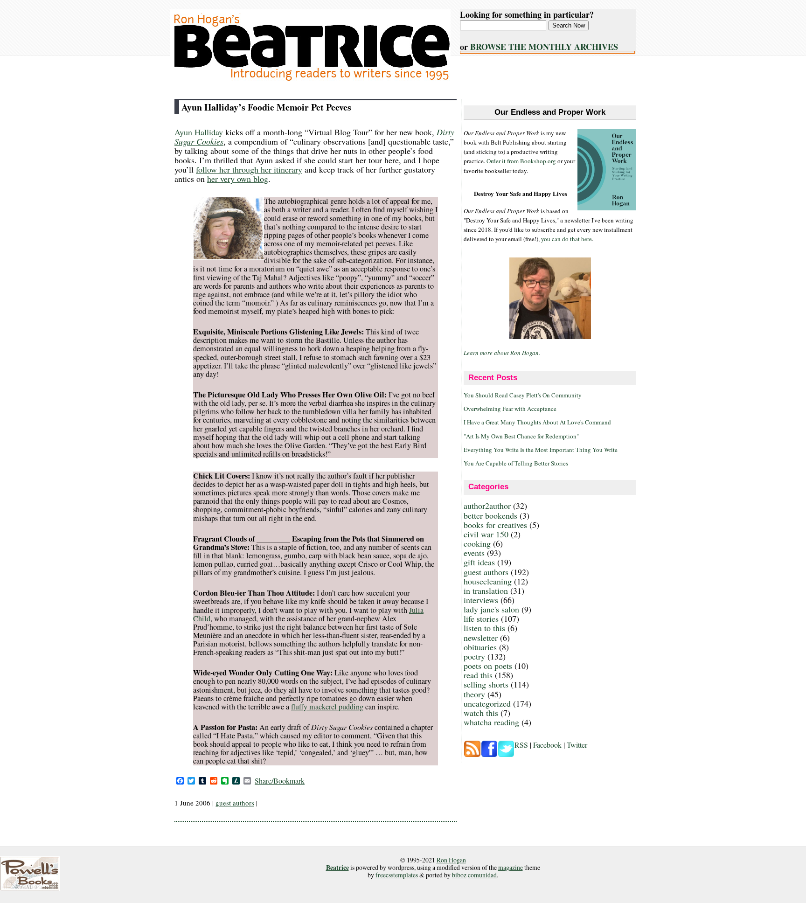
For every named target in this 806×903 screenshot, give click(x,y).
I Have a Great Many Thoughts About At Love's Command (537, 422)
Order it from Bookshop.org (521, 161)
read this (478, 675)
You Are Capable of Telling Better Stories (516, 463)
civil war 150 (486, 534)
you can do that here (566, 239)
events (474, 552)
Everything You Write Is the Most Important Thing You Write (541, 449)
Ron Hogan (451, 859)
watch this (481, 712)
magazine (510, 867)
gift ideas (479, 562)
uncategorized (487, 703)
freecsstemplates (396, 874)
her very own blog (237, 178)
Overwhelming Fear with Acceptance (510, 408)
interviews (481, 599)
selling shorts (486, 684)
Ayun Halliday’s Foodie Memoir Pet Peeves (266, 107)
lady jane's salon (491, 609)
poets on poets (488, 665)
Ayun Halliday (198, 132)
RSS (521, 745)
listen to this (484, 627)
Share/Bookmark (280, 781)
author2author (487, 505)
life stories (481, 618)
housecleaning (488, 581)
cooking (477, 543)
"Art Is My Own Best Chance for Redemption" (521, 436)
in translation (486, 590)
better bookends (490, 515)
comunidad (482, 874)
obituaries (480, 647)
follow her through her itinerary (249, 169)
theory (474, 694)
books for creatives (495, 524)
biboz (459, 874)
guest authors (234, 802)
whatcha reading (491, 722)
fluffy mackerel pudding (327, 707)
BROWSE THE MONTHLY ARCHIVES (544, 47)
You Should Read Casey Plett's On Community (523, 395)
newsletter (481, 637)
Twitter (577, 745)
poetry (474, 656)
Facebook (547, 745)
